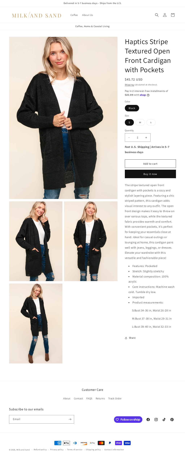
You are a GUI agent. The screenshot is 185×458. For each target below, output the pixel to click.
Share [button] (132, 337)
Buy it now (150, 174)
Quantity (129, 130)
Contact (78, 398)
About (66, 398)
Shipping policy (93, 449)
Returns (100, 398)
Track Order (115, 398)
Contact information (114, 449)
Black (132, 108)
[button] (157, 15)
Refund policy (40, 449)
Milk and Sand (23, 449)
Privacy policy (57, 449)
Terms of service (74, 449)
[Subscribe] (70, 419)
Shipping (129, 84)
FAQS (89, 398)
